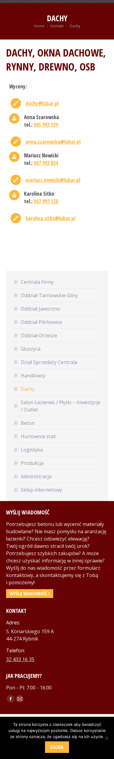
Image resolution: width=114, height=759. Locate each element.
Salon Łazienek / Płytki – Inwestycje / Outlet (60, 406)
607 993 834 (46, 163)
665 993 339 (46, 124)
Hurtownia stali (38, 436)
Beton (28, 423)
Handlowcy (33, 375)
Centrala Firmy (37, 282)
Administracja (36, 476)
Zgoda (57, 747)
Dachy (28, 389)
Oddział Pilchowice (41, 322)
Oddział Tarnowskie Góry (49, 295)
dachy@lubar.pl (42, 103)
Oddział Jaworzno (40, 308)
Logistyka (32, 449)
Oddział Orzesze (39, 335)
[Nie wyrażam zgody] (106, 738)
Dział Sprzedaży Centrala (49, 362)
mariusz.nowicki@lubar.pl (53, 180)
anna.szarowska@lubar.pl (53, 141)
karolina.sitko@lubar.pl (50, 218)
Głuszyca (30, 348)
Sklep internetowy (41, 489)
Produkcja (32, 463)
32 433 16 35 (20, 659)
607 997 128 (46, 201)
